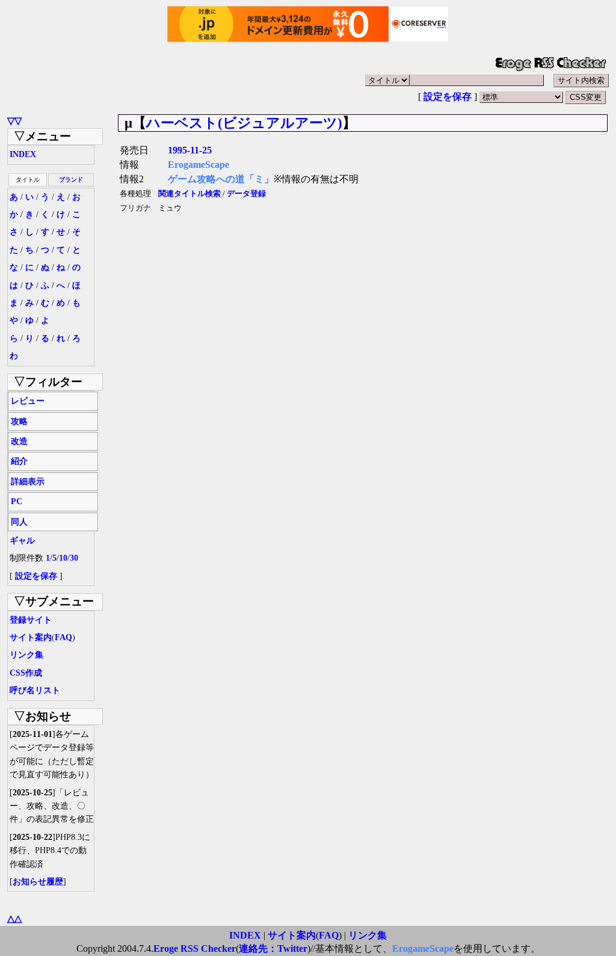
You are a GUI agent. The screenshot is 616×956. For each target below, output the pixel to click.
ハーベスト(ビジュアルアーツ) (244, 123)
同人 (19, 521)
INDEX (23, 154)
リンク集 (26, 654)
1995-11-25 (190, 150)
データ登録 (246, 194)
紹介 (19, 461)
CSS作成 (26, 672)
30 (74, 558)
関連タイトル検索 (189, 194)
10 (63, 558)
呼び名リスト (35, 690)
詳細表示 (28, 481)
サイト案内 (31, 637)
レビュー (28, 401)
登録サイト (31, 619)
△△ (14, 918)
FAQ (63, 637)
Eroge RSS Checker (194, 948)
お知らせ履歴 (38, 881)
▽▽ (14, 121)
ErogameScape (198, 164)
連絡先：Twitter (273, 948)
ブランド (71, 179)
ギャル (22, 540)
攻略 (19, 421)
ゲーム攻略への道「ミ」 (221, 179)
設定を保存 (448, 96)
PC (16, 501)
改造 (19, 441)
